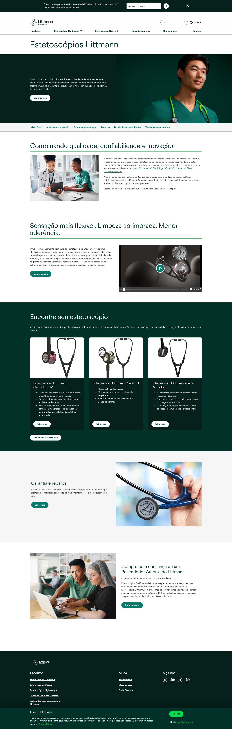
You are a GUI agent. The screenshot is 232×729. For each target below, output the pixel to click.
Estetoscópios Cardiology (43, 679)
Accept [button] (176, 713)
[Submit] (185, 22)
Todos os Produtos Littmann (44, 695)
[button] (181, 722)
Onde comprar (132, 605)
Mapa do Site (125, 685)
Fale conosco (125, 679)
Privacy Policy (45, 724)
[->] (166, 6)
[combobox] (174, 22)
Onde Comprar (126, 690)
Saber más (40, 505)
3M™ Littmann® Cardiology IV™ (152, 168)
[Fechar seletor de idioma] (188, 5)
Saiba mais (42, 424)
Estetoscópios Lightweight (43, 690)
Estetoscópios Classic (41, 685)
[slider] (124, 289)
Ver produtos (40, 98)
